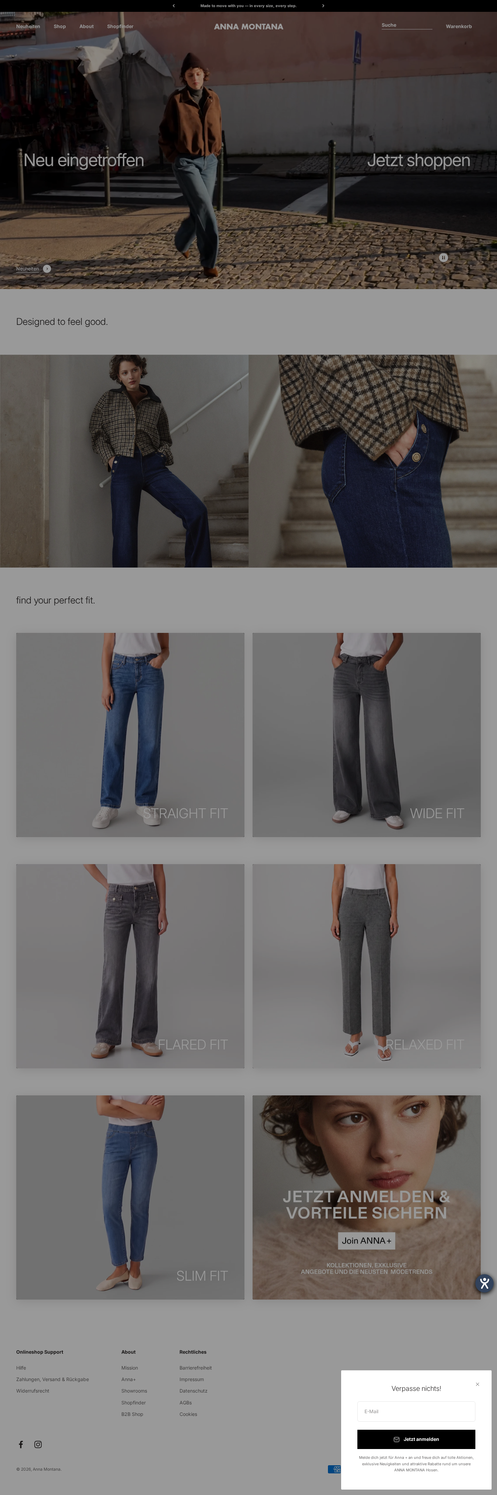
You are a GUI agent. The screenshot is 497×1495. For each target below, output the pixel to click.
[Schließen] (477, 1384)
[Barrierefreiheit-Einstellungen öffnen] (484, 1283)
